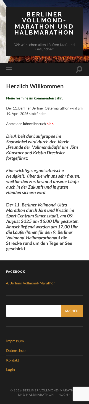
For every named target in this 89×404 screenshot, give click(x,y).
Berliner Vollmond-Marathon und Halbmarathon (44, 23)
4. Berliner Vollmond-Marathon (30, 283)
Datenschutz (16, 350)
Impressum (15, 341)
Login (10, 369)
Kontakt (12, 360)
